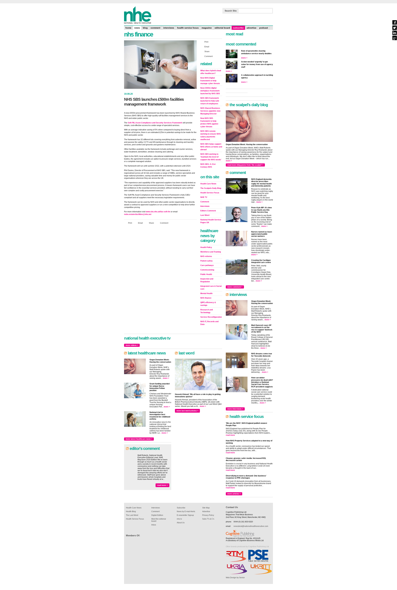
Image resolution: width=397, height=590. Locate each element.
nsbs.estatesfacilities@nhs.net (137, 214)
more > (166, 378)
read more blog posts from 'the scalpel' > (245, 165)
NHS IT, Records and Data (209, 322)
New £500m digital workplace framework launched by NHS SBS (210, 91)
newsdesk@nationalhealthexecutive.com (251, 526)
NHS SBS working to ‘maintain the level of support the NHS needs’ (210, 157)
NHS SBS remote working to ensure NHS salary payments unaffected (210, 135)
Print (130, 223)
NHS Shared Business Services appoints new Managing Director (210, 111)
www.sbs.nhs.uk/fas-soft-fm (158, 212)
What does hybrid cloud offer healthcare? (210, 72)
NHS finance (205, 298)
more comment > (234, 287)
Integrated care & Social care (211, 287)
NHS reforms (206, 256)
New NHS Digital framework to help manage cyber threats (210, 81)
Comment (164, 223)
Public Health (206, 274)
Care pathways (207, 265)
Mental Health (206, 293)
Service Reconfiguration (211, 317)
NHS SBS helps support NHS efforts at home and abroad (211, 147)
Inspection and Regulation (206, 280)
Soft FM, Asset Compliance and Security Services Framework (155, 123)
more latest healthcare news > (139, 439)
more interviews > (235, 409)
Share (151, 223)
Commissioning (207, 270)
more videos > (132, 345)
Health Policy (206, 247)
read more (230, 435)
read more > (162, 485)
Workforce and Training (210, 252)
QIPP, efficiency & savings (208, 303)
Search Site (231, 10)
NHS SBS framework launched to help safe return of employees (209, 101)
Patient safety (206, 261)
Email (140, 223)
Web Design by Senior (235, 577)
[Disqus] (160, 267)
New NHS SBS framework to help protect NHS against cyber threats (209, 122)
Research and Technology (206, 311)
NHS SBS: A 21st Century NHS (208, 165)
